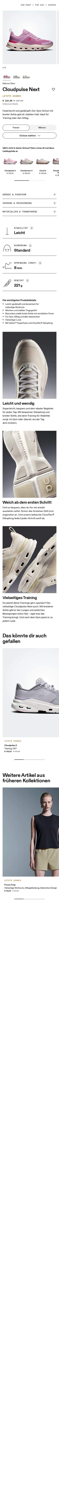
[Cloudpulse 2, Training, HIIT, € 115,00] (10, 160)
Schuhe (52, 5)
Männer (42, 127)
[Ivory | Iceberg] (26, 76)
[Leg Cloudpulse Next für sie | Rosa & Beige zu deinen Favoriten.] (53, 89)
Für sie (39, 5)
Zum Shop (26, 5)
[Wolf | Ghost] (16, 76)
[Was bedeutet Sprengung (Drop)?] (40, 263)
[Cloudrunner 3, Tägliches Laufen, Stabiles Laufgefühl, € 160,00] (26, 160)
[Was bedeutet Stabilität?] (31, 228)
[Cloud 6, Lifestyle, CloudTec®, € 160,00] (42, 160)
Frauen (16, 127)
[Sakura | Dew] (7, 76)
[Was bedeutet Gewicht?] (27, 280)
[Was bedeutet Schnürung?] (30, 245)
